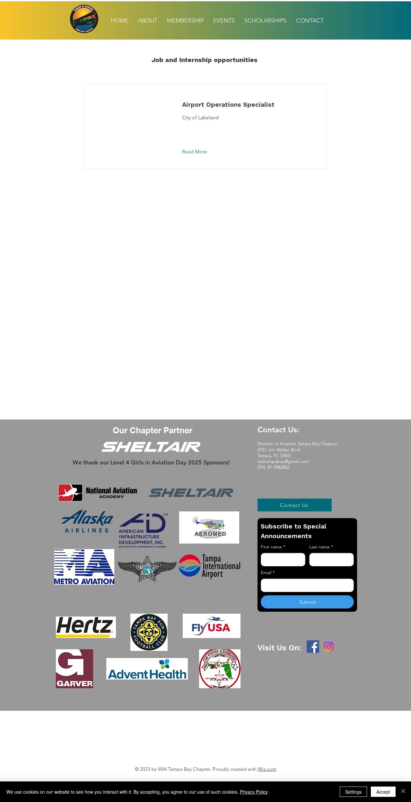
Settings (353, 791)
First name (273, 547)
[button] (199, 152)
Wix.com (267, 769)
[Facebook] (313, 646)
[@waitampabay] (328, 646)
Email (268, 572)
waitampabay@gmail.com (283, 461)
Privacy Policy (254, 791)
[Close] (403, 792)
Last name (321, 547)
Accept (383, 791)
